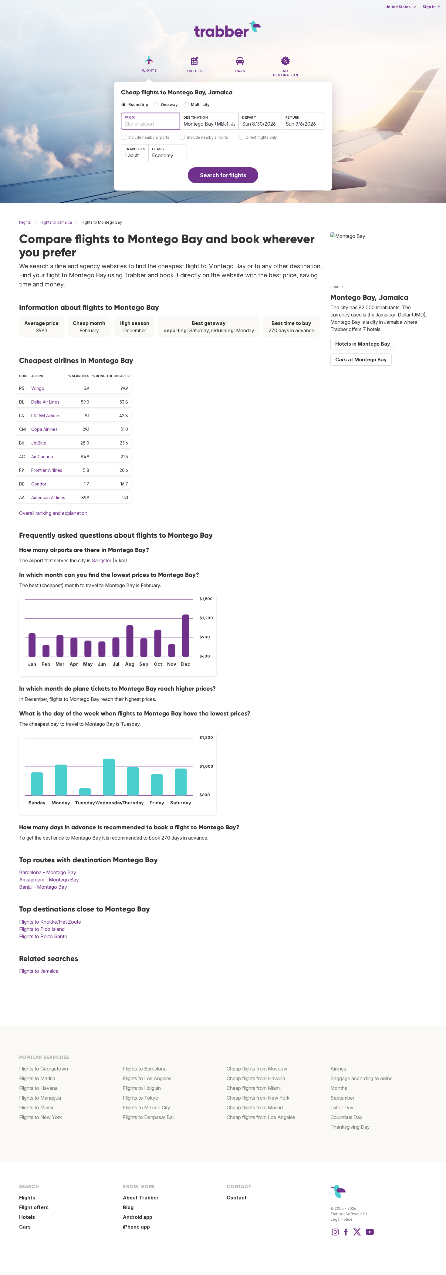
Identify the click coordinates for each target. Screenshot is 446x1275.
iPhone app (136, 1227)
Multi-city (200, 104)
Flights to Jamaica (39, 971)
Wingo (37, 388)
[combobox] (150, 121)
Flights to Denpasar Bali (148, 1117)
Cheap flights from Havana (256, 1078)
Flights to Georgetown (43, 1069)
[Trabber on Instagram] (335, 1235)
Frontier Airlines (46, 470)
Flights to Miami (36, 1107)
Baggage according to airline (361, 1078)
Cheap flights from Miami (254, 1088)
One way (169, 104)
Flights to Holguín (142, 1088)
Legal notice (341, 1219)
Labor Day (341, 1107)
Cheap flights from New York (258, 1098)
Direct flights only (261, 137)
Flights (27, 1198)
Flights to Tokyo (140, 1098)
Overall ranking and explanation (53, 513)
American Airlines (48, 497)
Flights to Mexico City (146, 1107)
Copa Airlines (44, 429)
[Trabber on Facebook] (346, 1235)
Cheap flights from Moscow (257, 1069)
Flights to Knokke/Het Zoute (50, 922)
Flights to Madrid (37, 1078)
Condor (38, 483)
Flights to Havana (38, 1088)
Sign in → (431, 7)
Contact (237, 1198)
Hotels (27, 1217)
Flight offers (34, 1207)
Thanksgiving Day (350, 1127)
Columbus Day (346, 1117)
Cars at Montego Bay (361, 360)
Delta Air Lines (45, 401)
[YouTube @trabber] (369, 1235)
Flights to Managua (40, 1098)
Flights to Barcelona (145, 1069)
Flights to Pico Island (42, 929)
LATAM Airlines (45, 415)
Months (338, 1088)
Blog (128, 1207)
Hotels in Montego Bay (362, 344)
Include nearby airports (148, 137)
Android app (137, 1217)
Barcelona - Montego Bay (47, 872)
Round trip (138, 104)
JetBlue (38, 442)
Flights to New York (40, 1117)
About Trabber (141, 1198)
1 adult (132, 155)
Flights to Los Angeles (147, 1078)
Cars (25, 1227)
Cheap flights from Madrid (255, 1107)
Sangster (101, 560)
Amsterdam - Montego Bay (49, 880)
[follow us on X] (357, 1235)
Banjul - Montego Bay (43, 887)
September (342, 1098)
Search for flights (223, 175)
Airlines (338, 1069)
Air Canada (42, 456)
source (336, 286)
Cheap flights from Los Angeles (261, 1117)
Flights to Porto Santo (43, 936)
